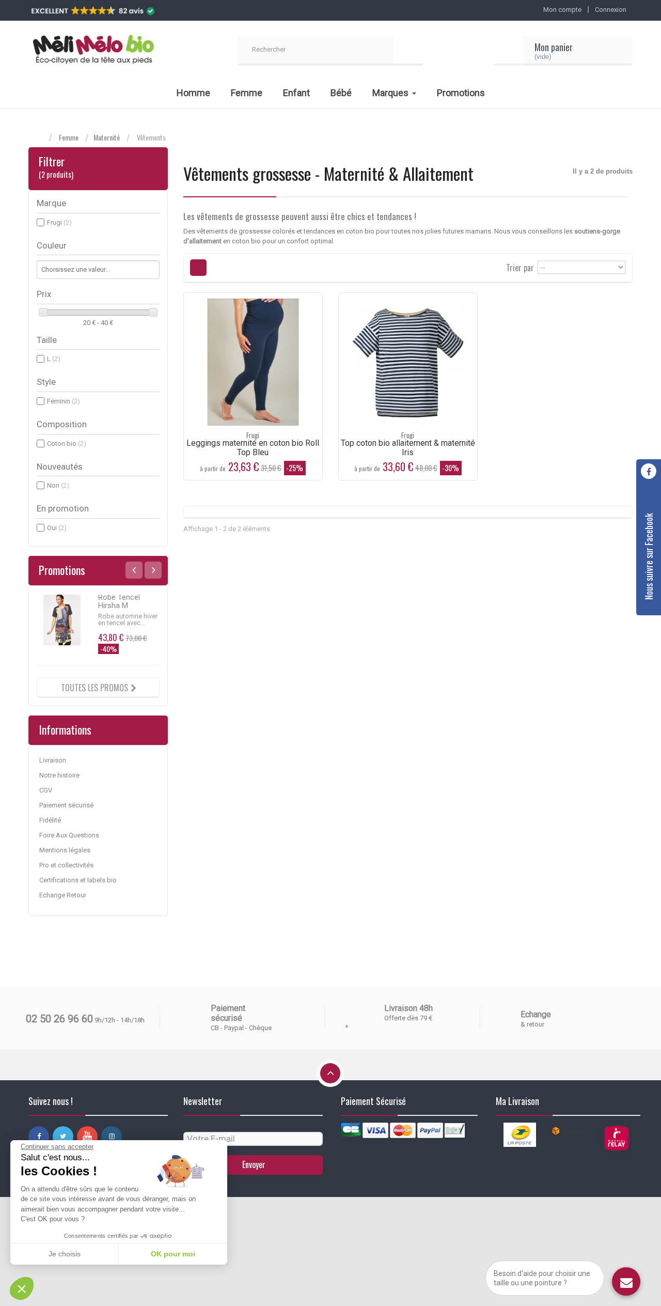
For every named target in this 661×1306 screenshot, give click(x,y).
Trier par (520, 266)
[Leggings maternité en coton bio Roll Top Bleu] (253, 362)
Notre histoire (59, 775)
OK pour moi (173, 1254)
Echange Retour (62, 895)
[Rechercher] (408, 51)
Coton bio (66, 443)
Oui (57, 528)
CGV (45, 790)
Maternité (106, 137)
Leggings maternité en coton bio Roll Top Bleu (252, 447)
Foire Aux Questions (69, 835)
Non (58, 485)
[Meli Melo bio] (93, 51)
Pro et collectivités (66, 865)
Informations (65, 729)
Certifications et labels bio (78, 880)
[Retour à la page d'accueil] (39, 137)
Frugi (59, 222)
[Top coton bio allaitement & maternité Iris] (407, 362)
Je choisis (65, 1254)
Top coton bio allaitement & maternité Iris (408, 447)
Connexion (610, 9)
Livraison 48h (408, 1008)
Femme (68, 137)
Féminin (63, 401)
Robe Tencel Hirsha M (119, 601)
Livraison (52, 760)
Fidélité (50, 820)
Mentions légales (64, 850)
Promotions (62, 570)
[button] (21, 1288)
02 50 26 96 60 (59, 1019)
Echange (536, 1014)
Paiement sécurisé (66, 805)
